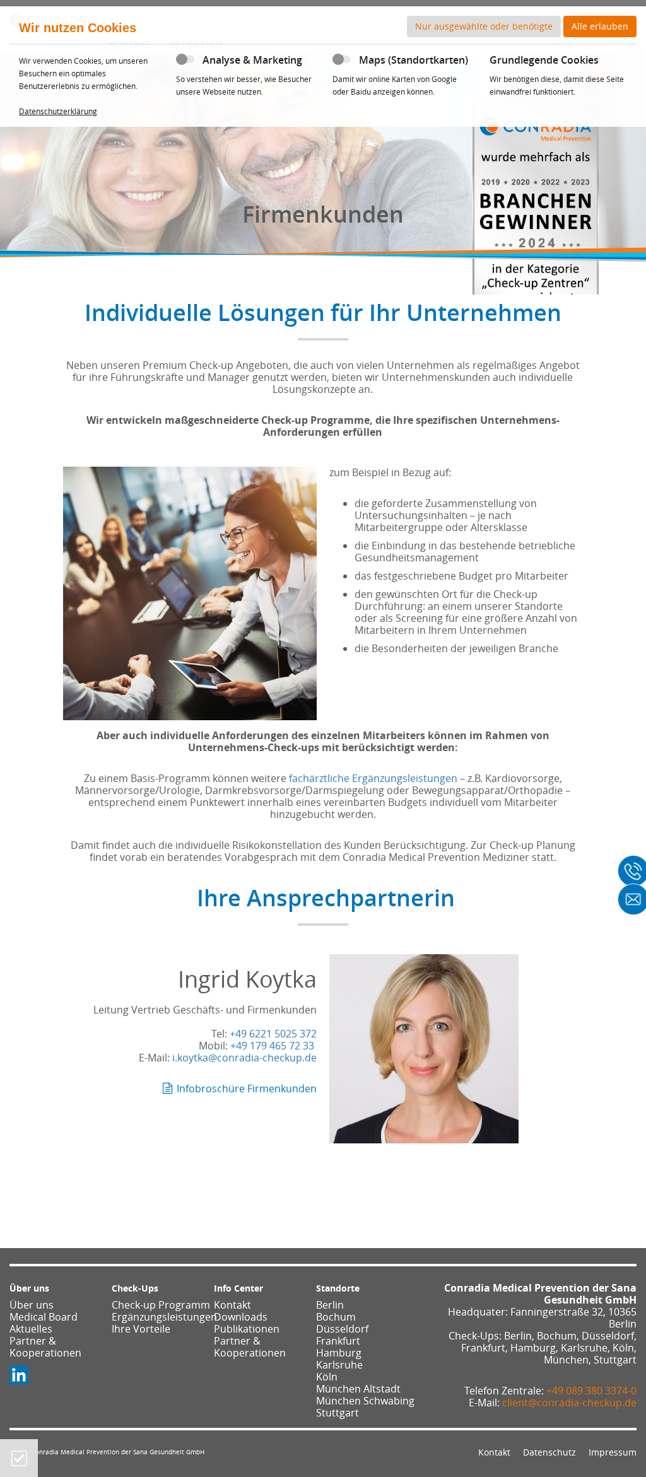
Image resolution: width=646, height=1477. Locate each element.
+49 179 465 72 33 (272, 1046)
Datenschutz (549, 1452)
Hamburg (338, 1353)
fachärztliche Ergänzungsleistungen (373, 778)
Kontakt (232, 1305)
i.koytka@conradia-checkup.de (244, 1058)
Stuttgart (337, 1413)
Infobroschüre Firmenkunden (247, 1088)
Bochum (336, 1317)
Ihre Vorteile (141, 1329)
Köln (327, 1377)
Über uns (31, 1305)
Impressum (613, 1452)
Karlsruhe (339, 1365)
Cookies (19, 1458)
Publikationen (246, 1329)
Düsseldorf (342, 1329)
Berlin (330, 1305)
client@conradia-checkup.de (569, 1403)
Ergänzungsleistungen (164, 1317)
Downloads (240, 1317)
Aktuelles (30, 1329)
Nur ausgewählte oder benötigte (484, 26)
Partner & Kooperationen (45, 1347)
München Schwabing (365, 1401)
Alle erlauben (600, 26)
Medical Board (43, 1317)
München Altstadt (358, 1389)
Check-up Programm (161, 1305)
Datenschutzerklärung (58, 111)
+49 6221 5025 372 (273, 1034)
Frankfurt (338, 1341)
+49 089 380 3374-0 (591, 1391)
